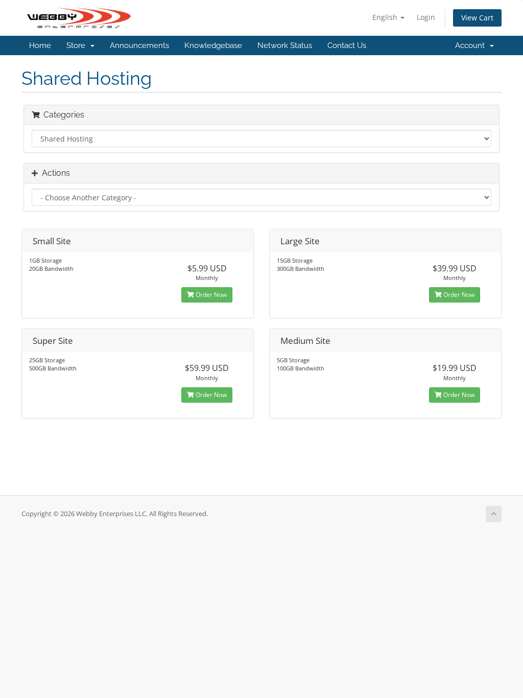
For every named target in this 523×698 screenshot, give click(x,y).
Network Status (284, 45)
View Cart (477, 17)
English (385, 17)
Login (426, 17)
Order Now (210, 294)
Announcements (139, 45)
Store (77, 45)
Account (472, 45)
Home (40, 45)
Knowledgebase (213, 45)
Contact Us (346, 45)
